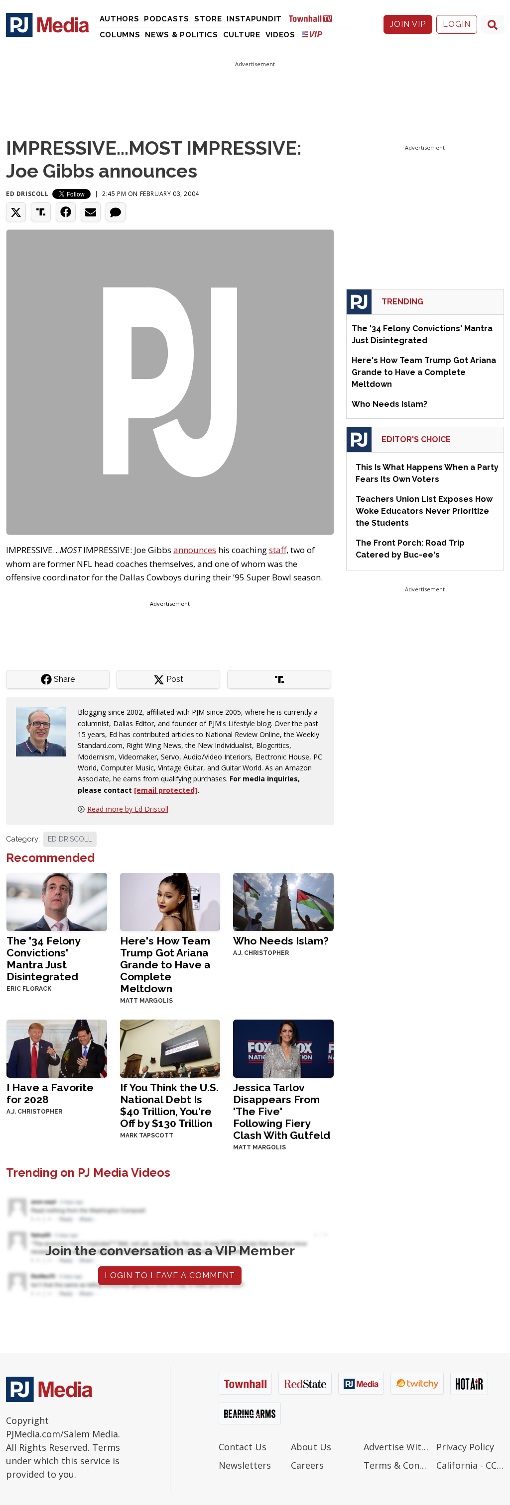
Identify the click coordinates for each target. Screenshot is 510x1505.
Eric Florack (28, 988)
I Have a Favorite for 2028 (50, 1093)
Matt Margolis (146, 1000)
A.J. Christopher (261, 952)
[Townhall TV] (314, 18)
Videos (280, 34)
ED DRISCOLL (70, 839)
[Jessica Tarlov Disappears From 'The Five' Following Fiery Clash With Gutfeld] (283, 1047)
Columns (120, 34)
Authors (119, 18)
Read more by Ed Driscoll (127, 809)
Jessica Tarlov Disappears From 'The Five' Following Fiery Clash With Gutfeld (281, 1111)
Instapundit (254, 18)
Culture (241, 34)
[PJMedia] (47, 24)
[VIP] (312, 34)
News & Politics (181, 34)
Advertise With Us (397, 1447)
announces (194, 550)
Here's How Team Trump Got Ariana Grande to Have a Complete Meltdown (165, 965)
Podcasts (166, 18)
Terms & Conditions (397, 1465)
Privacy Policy (465, 1447)
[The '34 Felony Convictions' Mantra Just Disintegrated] (56, 901)
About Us (311, 1447)
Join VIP (408, 24)
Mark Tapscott (146, 1135)
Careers (307, 1465)
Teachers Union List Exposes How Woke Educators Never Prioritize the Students (424, 511)
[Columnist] (45, 731)
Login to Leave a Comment (170, 1275)
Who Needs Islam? (281, 941)
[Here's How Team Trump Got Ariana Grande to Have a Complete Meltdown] (170, 901)
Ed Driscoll (27, 193)
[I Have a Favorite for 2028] (56, 1047)
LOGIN (457, 24)
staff (277, 550)
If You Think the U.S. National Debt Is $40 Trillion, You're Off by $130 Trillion (169, 1105)
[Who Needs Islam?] (283, 901)
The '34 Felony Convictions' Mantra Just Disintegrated (43, 959)
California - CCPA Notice (470, 1465)
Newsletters (245, 1465)
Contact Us (242, 1447)
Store (208, 18)
